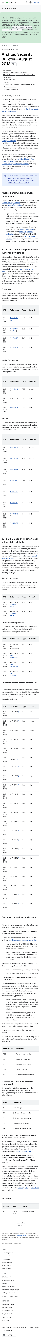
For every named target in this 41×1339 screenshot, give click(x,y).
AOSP (3, 45)
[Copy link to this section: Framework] (14, 289)
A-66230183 (14, 469)
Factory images (6, 1265)
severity (4, 271)
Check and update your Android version (23, 940)
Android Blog (6, 1283)
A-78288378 (14, 523)
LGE (26, 1188)
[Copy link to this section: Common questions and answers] (4, 921)
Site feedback (7, 1330)
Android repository (7, 1253)
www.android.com (7, 1311)
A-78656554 (14, 407)
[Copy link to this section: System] (10, 419)
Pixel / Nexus (35, 1188)
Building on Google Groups (10, 1293)
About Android (6, 1327)
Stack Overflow (6, 1317)
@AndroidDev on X (8, 1280)
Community (16, 1327)
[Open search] (26, 2)
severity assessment (9, 141)
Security (15, 45)
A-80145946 (14, 447)
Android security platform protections (15, 164)
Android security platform (11, 203)
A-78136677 (14, 481)
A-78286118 (14, 503)
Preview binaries (7, 1262)
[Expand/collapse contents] (13, 70)
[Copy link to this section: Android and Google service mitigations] (16, 196)
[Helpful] (14, 49)
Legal (24, 1327)
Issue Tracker (6, 1320)
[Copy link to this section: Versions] (13, 1199)
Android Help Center (8, 1304)
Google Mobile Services (9, 1314)
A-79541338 (14, 458)
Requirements (6, 1256)
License (30, 1327)
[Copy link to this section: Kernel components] (21, 578)
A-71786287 (14, 338)
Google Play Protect (14, 205)
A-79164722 (14, 492)
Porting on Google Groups (10, 1296)
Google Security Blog (8, 1286)
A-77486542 (14, 389)
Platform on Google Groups (10, 1290)
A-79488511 (14, 347)
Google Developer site (23, 1151)
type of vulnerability (26, 269)
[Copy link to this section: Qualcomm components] (26, 623)
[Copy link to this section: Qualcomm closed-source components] (4, 686)
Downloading (6, 1259)
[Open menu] (3, 2)
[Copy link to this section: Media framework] (20, 360)
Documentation (9, 9)
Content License (22, 1236)
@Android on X (6, 1277)
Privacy (37, 1327)
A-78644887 (14, 329)
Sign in (36, 2)
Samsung (21, 1188)
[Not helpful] (17, 49)
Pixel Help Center (7, 1307)
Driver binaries (6, 1269)
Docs (9, 45)
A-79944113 (14, 514)
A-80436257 (14, 318)
